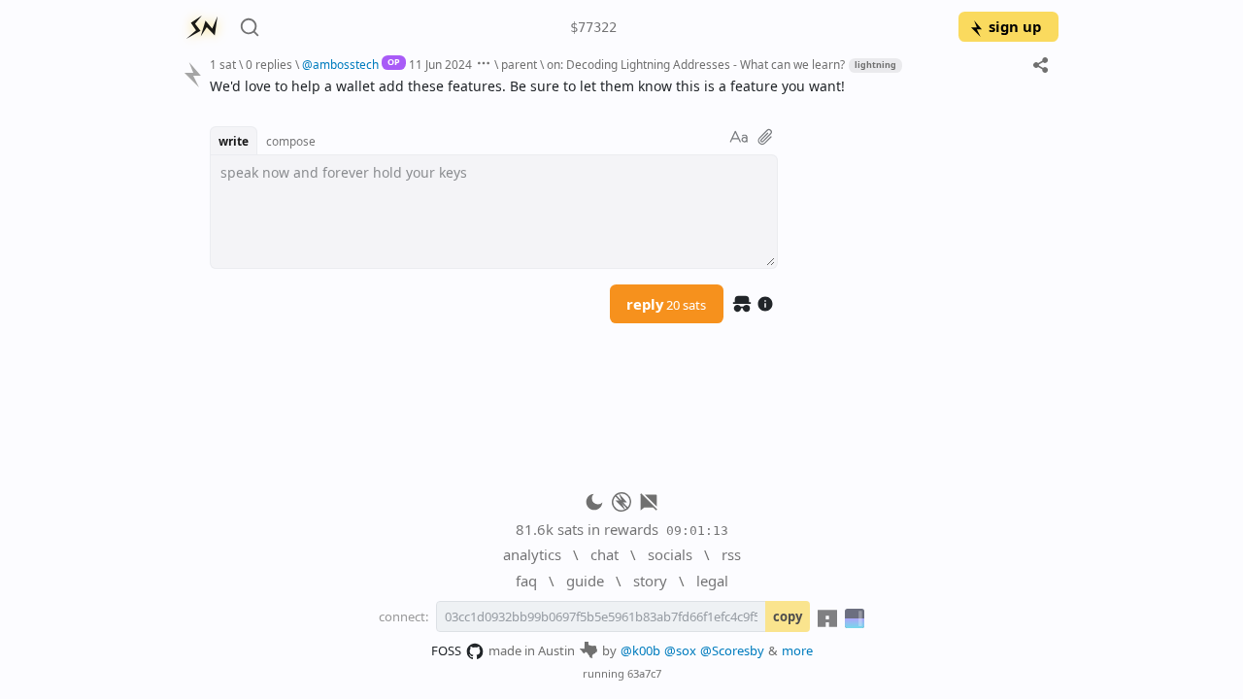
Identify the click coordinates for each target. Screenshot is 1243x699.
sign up (1015, 26)
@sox (680, 650)
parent (519, 64)
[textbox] (627, 86)
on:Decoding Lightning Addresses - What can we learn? (696, 64)
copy (787, 616)
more (797, 650)
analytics (532, 554)
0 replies (269, 64)
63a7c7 (644, 673)
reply (666, 304)
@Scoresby (732, 650)
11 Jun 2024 (440, 64)
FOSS (446, 650)
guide (585, 580)
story (650, 580)
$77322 (593, 27)
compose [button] (291, 141)
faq (526, 580)
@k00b (640, 650)
